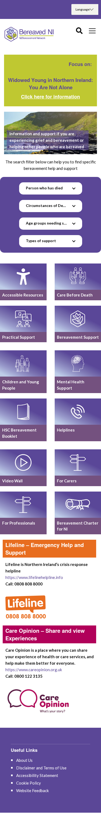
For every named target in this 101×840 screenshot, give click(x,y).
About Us (24, 760)
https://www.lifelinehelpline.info (34, 577)
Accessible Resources (22, 294)
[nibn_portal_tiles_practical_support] (23, 319)
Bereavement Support (78, 337)
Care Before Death (75, 294)
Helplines (66, 429)
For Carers (66, 480)
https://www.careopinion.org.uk (33, 669)
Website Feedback (32, 790)
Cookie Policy (28, 782)
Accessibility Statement (37, 775)
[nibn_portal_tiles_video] (23, 462)
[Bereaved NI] (30, 34)
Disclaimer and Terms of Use (41, 767)
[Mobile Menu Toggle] (92, 30)
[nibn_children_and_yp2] (23, 363)
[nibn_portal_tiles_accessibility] (23, 276)
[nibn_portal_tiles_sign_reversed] (23, 505)
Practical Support (18, 337)
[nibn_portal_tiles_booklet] (23, 411)
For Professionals (18, 523)
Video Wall (12, 480)
